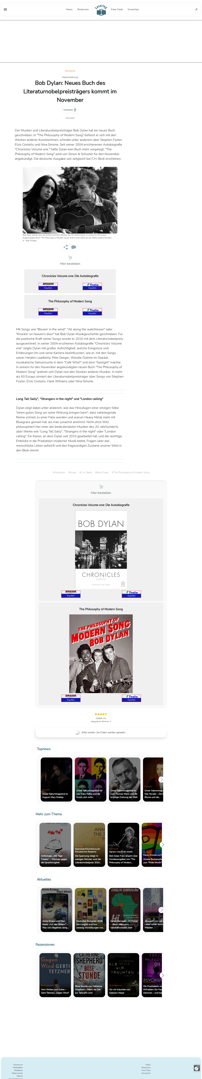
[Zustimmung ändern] (197, 1068)
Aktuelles (70, 71)
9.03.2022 (70, 118)
